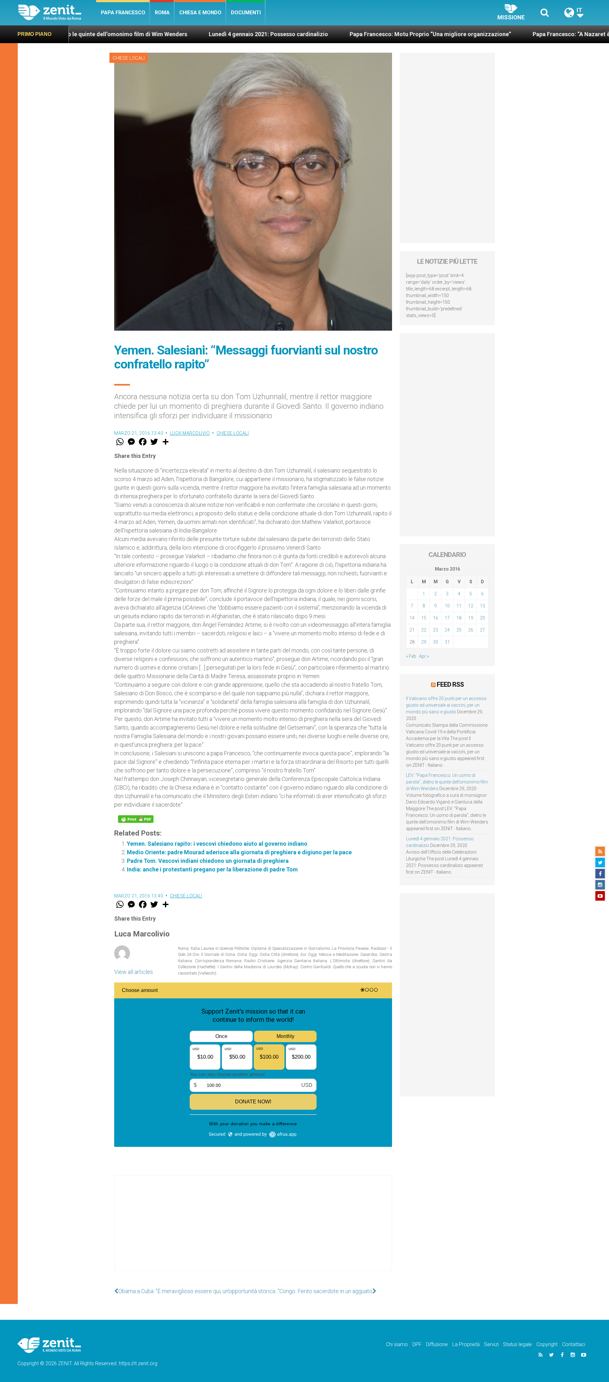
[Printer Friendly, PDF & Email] (136, 819)
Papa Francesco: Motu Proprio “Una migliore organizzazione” (364, 34)
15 (423, 617)
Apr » (424, 656)
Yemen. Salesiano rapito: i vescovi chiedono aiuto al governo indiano (217, 843)
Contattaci (573, 1344)
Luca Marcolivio (190, 433)
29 (423, 642)
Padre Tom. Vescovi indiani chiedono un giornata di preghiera (208, 860)
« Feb (411, 656)
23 (435, 629)
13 (482, 605)
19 (470, 617)
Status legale (517, 1344)
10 (447, 605)
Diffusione (437, 1344)
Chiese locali (129, 58)
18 (459, 617)
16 (435, 617)
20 (482, 617)
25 (459, 629)
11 (459, 605)
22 (423, 629)
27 (482, 629)
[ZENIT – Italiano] (57, 12)
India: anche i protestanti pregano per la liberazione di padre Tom (212, 869)
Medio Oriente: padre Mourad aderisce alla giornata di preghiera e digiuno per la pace (239, 852)
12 (470, 605)
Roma (162, 13)
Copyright (547, 1344)
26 (470, 629)
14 (412, 617)
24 (447, 629)
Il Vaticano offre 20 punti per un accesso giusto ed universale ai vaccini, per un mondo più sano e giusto (446, 705)
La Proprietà (466, 1344)
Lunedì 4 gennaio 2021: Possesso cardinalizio (202, 34)
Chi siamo (397, 1344)
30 (435, 642)
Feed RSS (450, 684)
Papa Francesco (123, 13)
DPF (417, 1344)
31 (447, 642)
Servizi (491, 1344)
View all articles (133, 972)
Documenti (246, 13)
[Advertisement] (253, 1229)
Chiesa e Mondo (200, 13)
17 (447, 617)
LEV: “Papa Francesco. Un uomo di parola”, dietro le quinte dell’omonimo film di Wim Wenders (447, 782)
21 (412, 629)
